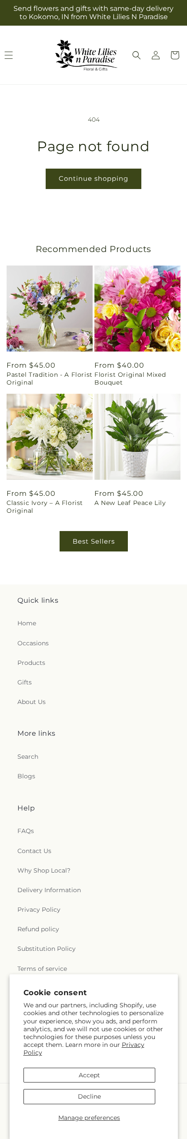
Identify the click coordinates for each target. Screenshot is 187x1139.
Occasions (33, 643)
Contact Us (34, 851)
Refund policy (38, 929)
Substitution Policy (46, 949)
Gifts (24, 682)
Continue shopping (93, 178)
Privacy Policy (38, 909)
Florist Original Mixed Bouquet (130, 378)
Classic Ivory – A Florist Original (45, 507)
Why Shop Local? (43, 870)
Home (26, 623)
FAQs (25, 831)
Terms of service (42, 969)
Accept (89, 1075)
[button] (136, 55)
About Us (31, 702)
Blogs (26, 776)
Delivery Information (49, 890)
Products (31, 663)
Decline (89, 1096)
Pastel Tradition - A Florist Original (50, 378)
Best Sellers (94, 541)
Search (27, 756)
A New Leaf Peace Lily (130, 503)
